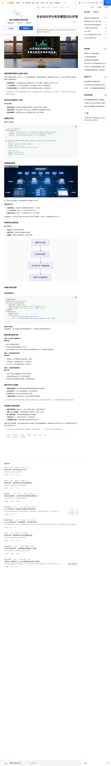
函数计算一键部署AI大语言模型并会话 (94, 106)
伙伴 (47, 3)
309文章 (33, 763)
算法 (45, 435)
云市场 (42, 3)
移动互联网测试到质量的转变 (92, 81)
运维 (29, 559)
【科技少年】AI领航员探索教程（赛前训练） (95, 66)
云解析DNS (15, 435)
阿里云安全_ (7, 493)
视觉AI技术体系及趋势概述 (91, 60)
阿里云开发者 (7, 507)
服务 (51, 3)
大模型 (18, 3)
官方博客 (43, 7)
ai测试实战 (22, 437)
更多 (105, 49)
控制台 (96, 2)
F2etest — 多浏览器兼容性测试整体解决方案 (95, 88)
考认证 (48, 7)
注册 (101, 2)
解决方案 (27, 3)
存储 (40, 435)
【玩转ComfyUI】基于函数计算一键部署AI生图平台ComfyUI (95, 103)
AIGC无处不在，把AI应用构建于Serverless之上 (95, 63)
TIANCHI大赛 (55, 7)
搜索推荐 (27, 546)
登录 (107, 2)
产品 (22, 3)
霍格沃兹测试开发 (15, 763)
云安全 (19, 493)
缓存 (25, 559)
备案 (93, 2)
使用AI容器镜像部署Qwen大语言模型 (94, 99)
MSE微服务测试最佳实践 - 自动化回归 (94, 70)
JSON (27, 520)
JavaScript (33, 520)
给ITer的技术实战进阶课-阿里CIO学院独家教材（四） (95, 85)
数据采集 (23, 520)
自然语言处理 (31, 493)
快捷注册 (11, 28)
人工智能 (22, 435)
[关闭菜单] (3, 3)
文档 (89, 2)
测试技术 (29, 435)
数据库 (35, 435)
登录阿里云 (26, 28)
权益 (33, 3)
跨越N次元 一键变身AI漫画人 (92, 53)
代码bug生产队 (8, 546)
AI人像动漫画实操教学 (90, 57)
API (27, 467)
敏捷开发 (17, 480)
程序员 (32, 546)
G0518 (5, 467)
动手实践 (37, 7)
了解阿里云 (57, 3)
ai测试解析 (15, 437)
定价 (37, 3)
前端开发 (17, 467)
